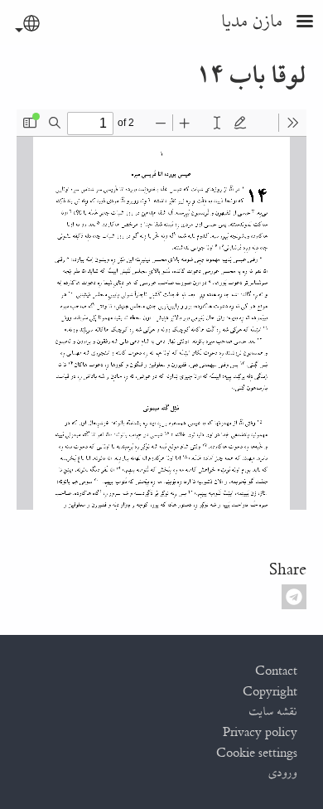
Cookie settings (256, 753)
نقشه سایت (273, 712)
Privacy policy (260, 733)
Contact (276, 671)
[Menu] (295, 22)
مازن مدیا (252, 21)
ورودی (283, 773)
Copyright (270, 692)
